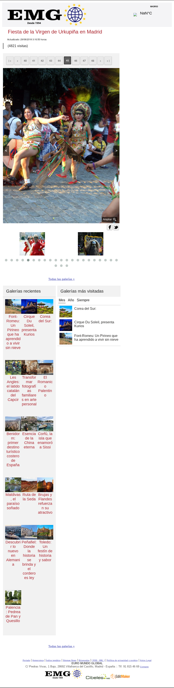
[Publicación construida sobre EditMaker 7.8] (120, 678)
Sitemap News (69, 660)
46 (75, 61)
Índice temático (53, 660)
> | (108, 61)
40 (25, 61)
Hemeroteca (38, 660)
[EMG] (65, 678)
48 (92, 61)
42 (42, 61)
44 (59, 61)
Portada (26, 660)
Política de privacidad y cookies (122, 660)
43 (50, 61)
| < (9, 61)
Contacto (144, 667)
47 (84, 61)
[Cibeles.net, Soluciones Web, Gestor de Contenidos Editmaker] (98, 678)
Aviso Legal (146, 660)
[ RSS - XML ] (98, 660)
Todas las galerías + (61, 279)
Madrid (154, 12)
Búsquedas (84, 660)
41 (33, 61)
